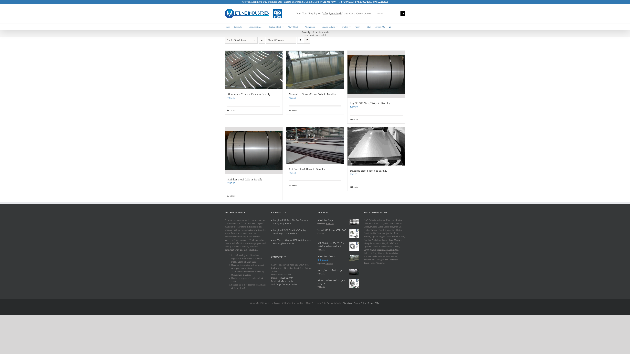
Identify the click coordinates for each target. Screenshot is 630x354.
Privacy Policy (360, 303)
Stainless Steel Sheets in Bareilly (368, 170)
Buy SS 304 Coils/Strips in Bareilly (370, 103)
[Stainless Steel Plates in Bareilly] (315, 145)
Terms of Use (374, 303)
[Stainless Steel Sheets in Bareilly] (376, 146)
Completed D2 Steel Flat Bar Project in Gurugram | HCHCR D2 (290, 222)
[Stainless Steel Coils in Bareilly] (254, 151)
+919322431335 (284, 274)
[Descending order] (262, 40)
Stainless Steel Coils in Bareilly (244, 179)
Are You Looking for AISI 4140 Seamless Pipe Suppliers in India (292, 242)
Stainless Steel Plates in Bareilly (307, 169)
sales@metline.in (285, 281)
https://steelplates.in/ (286, 284)
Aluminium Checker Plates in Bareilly (248, 94)
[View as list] (307, 40)
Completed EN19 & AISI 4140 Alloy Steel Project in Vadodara (289, 232)
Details (232, 110)
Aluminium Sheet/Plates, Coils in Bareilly (312, 94)
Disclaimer (347, 303)
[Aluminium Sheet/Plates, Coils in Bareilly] (315, 70)
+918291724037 (285, 278)
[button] (390, 26)
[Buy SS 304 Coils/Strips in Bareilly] (376, 74)
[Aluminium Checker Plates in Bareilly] (254, 70)
